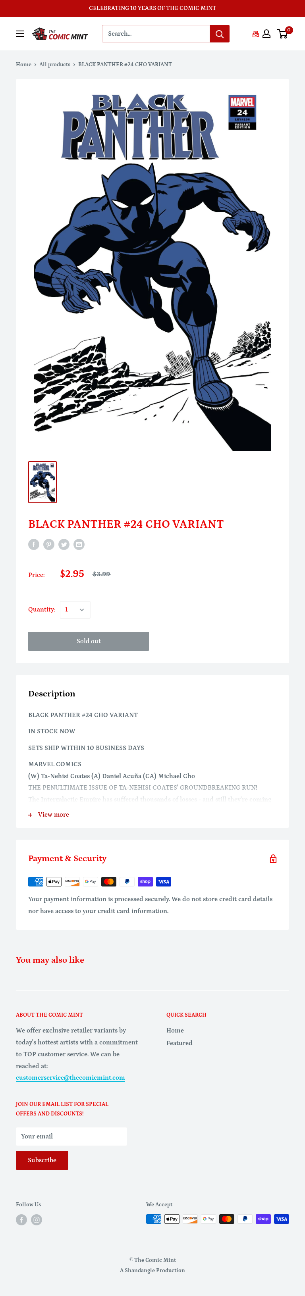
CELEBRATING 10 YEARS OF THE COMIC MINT (152, 8)
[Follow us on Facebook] (21, 1219)
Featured (179, 1043)
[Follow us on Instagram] (36, 1219)
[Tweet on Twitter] (63, 544)
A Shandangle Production (152, 1270)
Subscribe (42, 1160)
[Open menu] (20, 34)
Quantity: (41, 609)
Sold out (89, 641)
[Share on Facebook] (33, 544)
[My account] (266, 33)
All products (54, 65)
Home (23, 65)
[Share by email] (79, 544)
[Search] (220, 33)
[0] (283, 33)
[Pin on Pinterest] (48, 544)
